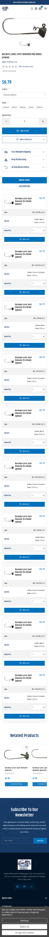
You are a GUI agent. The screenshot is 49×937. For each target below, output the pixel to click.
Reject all (24, 926)
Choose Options (16, 784)
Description (24, 186)
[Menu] (45, 8)
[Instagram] (31, 886)
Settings (24, 920)
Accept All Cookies (24, 932)
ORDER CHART (24, 180)
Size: (5, 103)
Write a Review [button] (9, 71)
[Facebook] (17, 886)
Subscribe (40, 840)
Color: (6, 89)
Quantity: (6, 115)
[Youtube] (24, 886)
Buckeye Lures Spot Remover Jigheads (16, 769)
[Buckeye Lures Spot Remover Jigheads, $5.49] (16, 755)
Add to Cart (26, 239)
